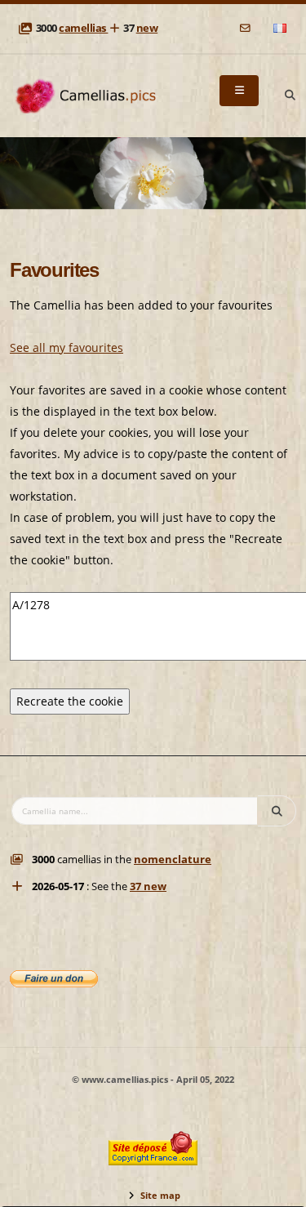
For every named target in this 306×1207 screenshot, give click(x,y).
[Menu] (239, 90)
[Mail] (246, 28)
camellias (83, 28)
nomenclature (172, 859)
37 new (148, 886)
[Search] (289, 95)
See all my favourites (66, 347)
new (147, 28)
